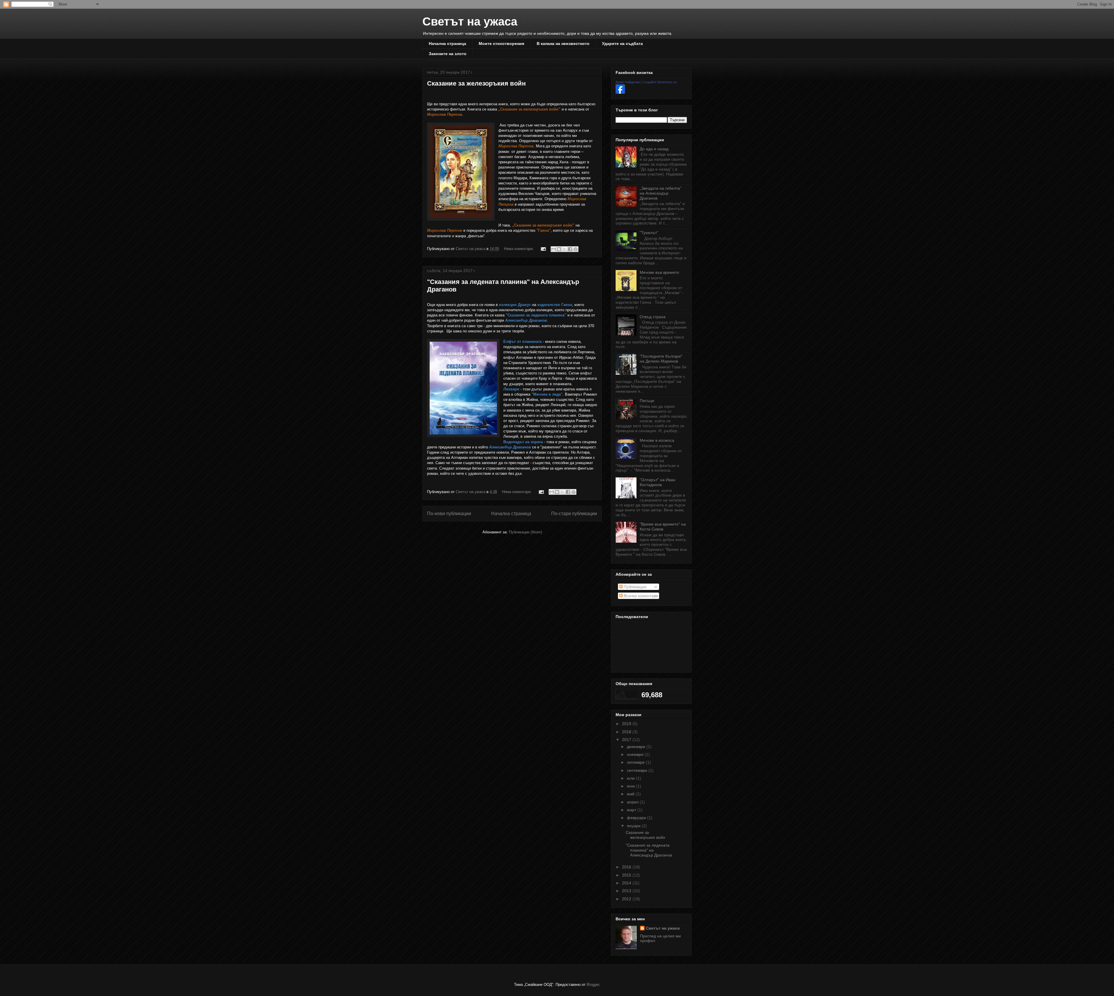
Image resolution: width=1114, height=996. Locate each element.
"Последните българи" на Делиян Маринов (661, 358)
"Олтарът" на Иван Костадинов (657, 482)
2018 (627, 731)
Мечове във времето (659, 272)
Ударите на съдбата (622, 43)
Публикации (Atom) (525, 532)
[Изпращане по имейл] (553, 249)
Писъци (647, 400)
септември (637, 770)
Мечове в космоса (657, 440)
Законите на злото (447, 53)
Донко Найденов (628, 82)
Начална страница (447, 43)
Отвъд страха (652, 316)
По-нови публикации (449, 513)
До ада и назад (654, 148)
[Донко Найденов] (620, 92)
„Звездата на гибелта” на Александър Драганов (660, 193)
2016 (627, 867)
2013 (627, 890)
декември (636, 746)
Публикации (634, 586)
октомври (636, 762)
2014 (627, 883)
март (632, 809)
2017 (627, 739)
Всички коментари (640, 595)
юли (631, 778)
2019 (627, 723)
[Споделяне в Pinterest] (575, 249)
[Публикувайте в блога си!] (559, 249)
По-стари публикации (574, 513)
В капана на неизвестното (563, 43)
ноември (636, 754)
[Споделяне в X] (564, 249)
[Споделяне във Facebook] (570, 249)
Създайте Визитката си (659, 82)
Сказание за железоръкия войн (476, 83)
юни (631, 786)
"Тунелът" (649, 232)
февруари (637, 817)
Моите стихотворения (501, 43)
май (631, 794)
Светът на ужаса (469, 21)
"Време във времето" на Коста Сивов (663, 526)
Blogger (593, 984)
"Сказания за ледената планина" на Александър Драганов (649, 850)
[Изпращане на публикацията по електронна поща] (543, 249)
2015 (627, 875)
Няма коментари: (519, 249)
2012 (627, 899)
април (633, 802)
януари (634, 825)
